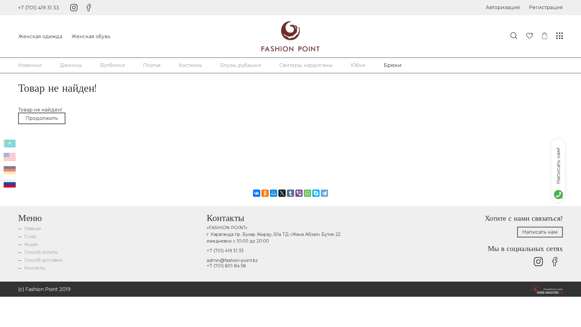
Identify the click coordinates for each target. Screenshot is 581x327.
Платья (152, 65)
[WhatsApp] (307, 193)
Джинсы (71, 65)
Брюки (393, 65)
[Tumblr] (290, 193)
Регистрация (546, 7)
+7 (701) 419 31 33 (38, 8)
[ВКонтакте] (256, 193)
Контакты (34, 268)
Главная (32, 228)
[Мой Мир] (273, 193)
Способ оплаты (40, 252)
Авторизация (503, 7)
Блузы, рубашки (240, 65)
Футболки (112, 65)
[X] (282, 193)
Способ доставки (43, 260)
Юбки (358, 65)
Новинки (30, 65)
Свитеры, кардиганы (306, 65)
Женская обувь (90, 36)
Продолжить (41, 118)
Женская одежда (40, 36)
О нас (30, 236)
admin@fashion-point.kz (232, 260)
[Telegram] (324, 193)
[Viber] (299, 193)
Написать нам (540, 232)
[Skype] (316, 193)
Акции (31, 244)
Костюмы (190, 65)
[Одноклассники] (265, 193)
